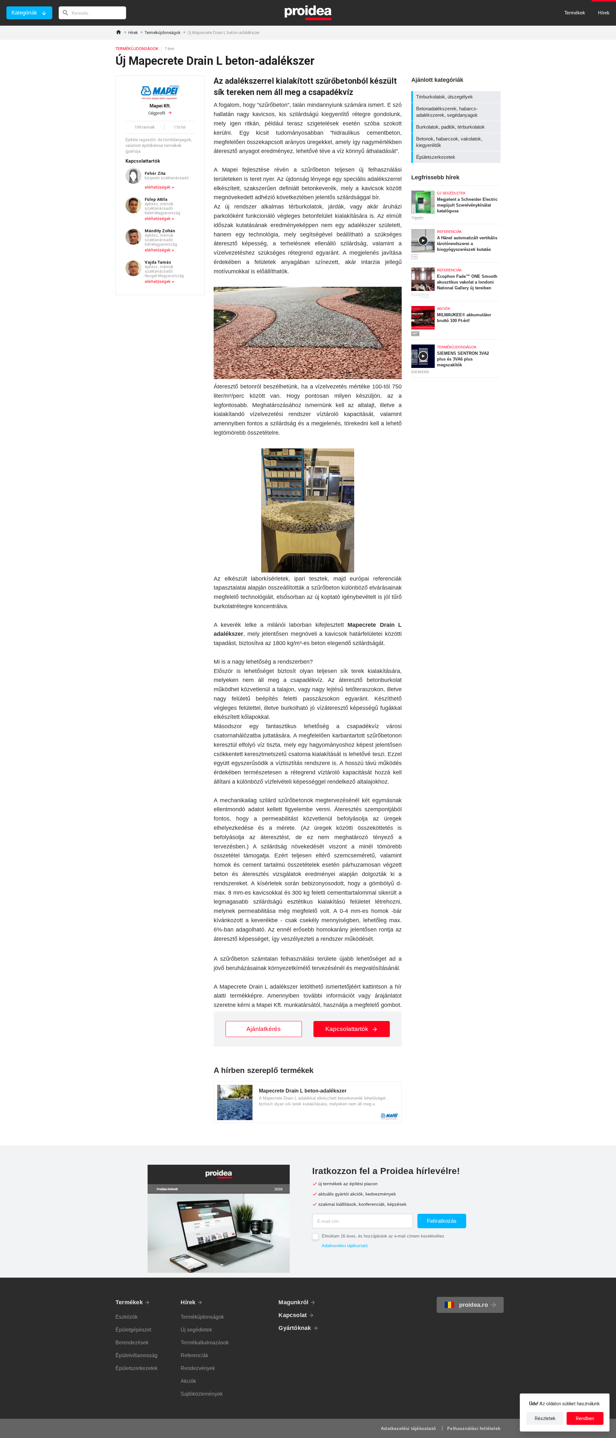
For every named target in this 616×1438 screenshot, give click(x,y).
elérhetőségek (157, 187)
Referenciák (194, 1355)
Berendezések (132, 1342)
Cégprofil (159, 109)
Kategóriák (24, 13)
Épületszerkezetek (457, 157)
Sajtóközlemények (202, 1394)
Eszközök (127, 1317)
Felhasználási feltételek (474, 1428)
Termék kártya (307, 1102)
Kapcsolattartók (347, 1028)
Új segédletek (196, 1329)
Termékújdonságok (163, 32)
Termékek (129, 1302)
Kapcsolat (292, 1315)
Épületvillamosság (137, 1355)
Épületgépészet (133, 1329)
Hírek (133, 32)
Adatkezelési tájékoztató (345, 1245)
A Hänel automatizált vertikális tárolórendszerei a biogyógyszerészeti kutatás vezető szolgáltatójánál (456, 241)
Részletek (545, 1418)
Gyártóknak (294, 1328)
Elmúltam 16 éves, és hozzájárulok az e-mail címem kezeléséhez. (384, 1236)
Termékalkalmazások (205, 1342)
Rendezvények (198, 1368)
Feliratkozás (442, 1221)
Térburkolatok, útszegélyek (457, 97)
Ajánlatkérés (263, 1028)
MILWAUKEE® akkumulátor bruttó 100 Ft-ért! (456, 318)
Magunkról (293, 1302)
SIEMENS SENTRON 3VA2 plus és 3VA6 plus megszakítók (456, 359)
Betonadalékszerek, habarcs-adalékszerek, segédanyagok (457, 112)
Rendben (585, 1418)
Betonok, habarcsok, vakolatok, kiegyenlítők (457, 142)
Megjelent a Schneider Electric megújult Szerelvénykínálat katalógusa (456, 203)
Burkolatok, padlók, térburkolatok (457, 127)
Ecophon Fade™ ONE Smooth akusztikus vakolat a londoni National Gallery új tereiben (456, 280)
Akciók (188, 1381)
